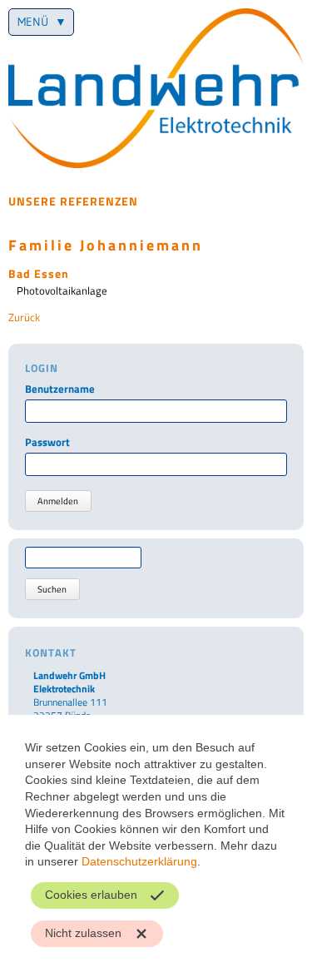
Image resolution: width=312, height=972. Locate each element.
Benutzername (60, 389)
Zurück (24, 317)
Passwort (47, 442)
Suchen (52, 589)
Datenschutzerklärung (139, 861)
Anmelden (57, 501)
